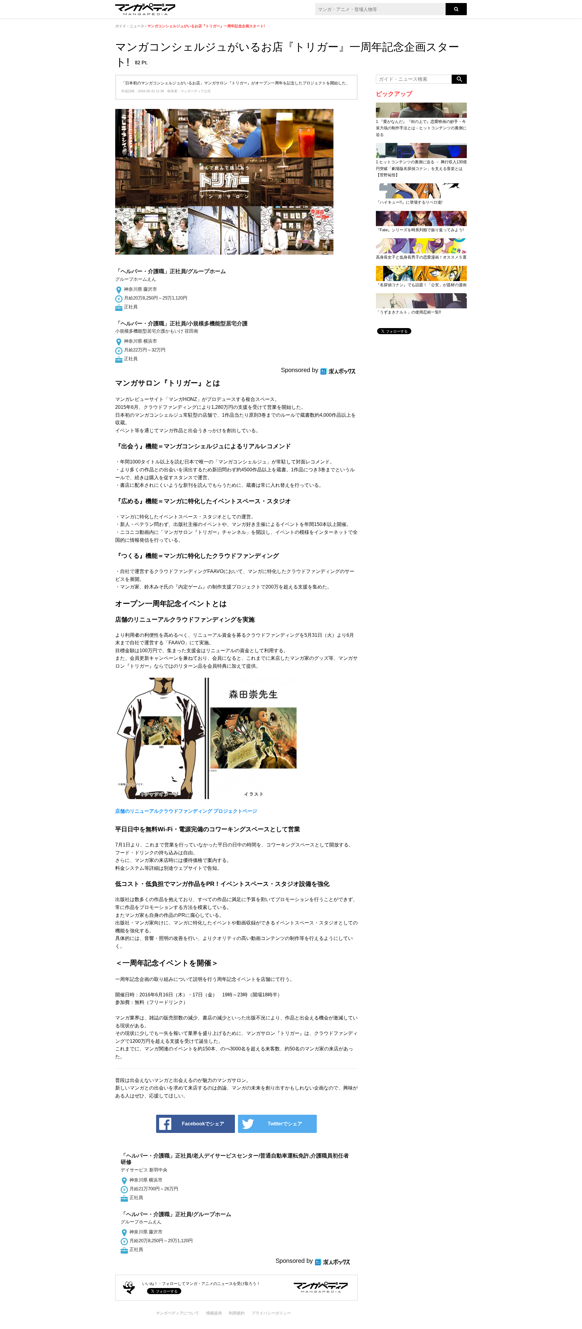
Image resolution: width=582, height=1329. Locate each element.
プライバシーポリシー (271, 1313)
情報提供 (214, 1313)
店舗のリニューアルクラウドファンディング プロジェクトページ (186, 811)
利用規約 (237, 1313)
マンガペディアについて (177, 1313)
